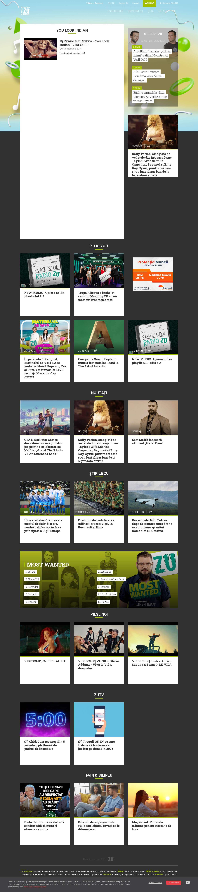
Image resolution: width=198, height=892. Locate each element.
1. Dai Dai (30, 571)
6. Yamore (103, 586)
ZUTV (71, 871)
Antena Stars (62, 871)
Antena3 (93, 871)
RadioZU (128, 871)
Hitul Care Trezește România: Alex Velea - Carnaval (148, 76)
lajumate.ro (130, 874)
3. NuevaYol (32, 579)
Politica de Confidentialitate (35, 887)
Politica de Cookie (155, 883)
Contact (135, 3)
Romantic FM (139, 871)
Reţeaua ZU (123, 3)
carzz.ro (150, 874)
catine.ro (75, 874)
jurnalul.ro (96, 874)
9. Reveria (31, 601)
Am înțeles (175, 883)
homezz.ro (140, 874)
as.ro (67, 874)
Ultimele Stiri (171, 871)
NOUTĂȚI (99, 393)
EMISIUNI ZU (135, 11)
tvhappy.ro (51, 874)
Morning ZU (153, 34)
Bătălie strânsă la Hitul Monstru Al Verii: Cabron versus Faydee (150, 97)
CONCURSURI (115, 11)
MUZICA (163, 11)
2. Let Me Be (104, 571)
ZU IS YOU (99, 246)
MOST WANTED (48, 564)
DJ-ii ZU (111, 3)
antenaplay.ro (117, 874)
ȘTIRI (151, 11)
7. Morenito (32, 594)
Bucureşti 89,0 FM (169, 3)
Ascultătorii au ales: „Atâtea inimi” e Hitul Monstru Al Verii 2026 (152, 55)
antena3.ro (85, 874)
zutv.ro (60, 874)
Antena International (107, 871)
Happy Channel (48, 871)
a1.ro (162, 871)
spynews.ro (27, 874)
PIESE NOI (99, 614)
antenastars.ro (39, 874)
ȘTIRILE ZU (99, 473)
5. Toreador (32, 586)
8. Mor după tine (107, 594)
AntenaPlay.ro (82, 871)
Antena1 (37, 871)
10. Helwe (103, 601)
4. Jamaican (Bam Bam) (111, 579)
